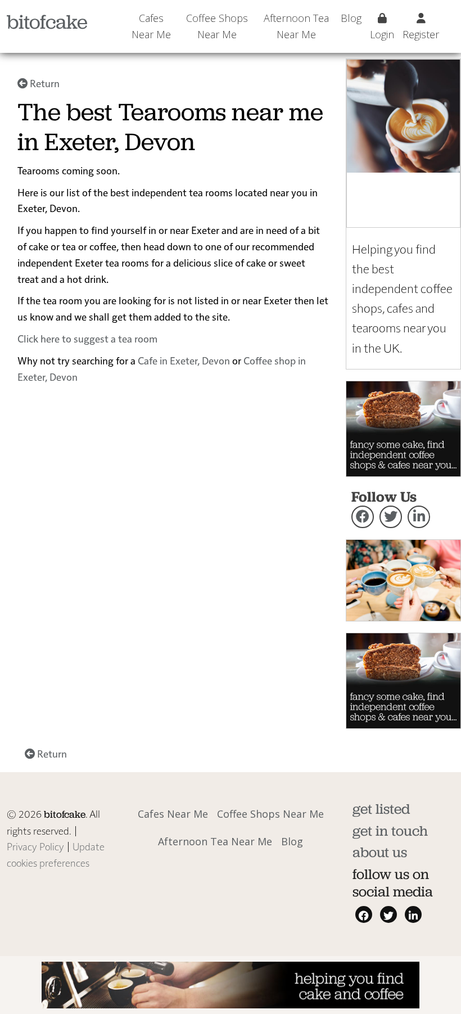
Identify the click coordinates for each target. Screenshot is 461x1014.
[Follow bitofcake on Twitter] (390, 517)
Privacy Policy (35, 846)
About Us (379, 852)
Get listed (381, 808)
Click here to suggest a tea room (87, 338)
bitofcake (47, 21)
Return (44, 82)
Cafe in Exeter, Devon (184, 360)
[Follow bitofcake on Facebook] (362, 517)
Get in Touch (390, 830)
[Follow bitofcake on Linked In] (419, 517)
